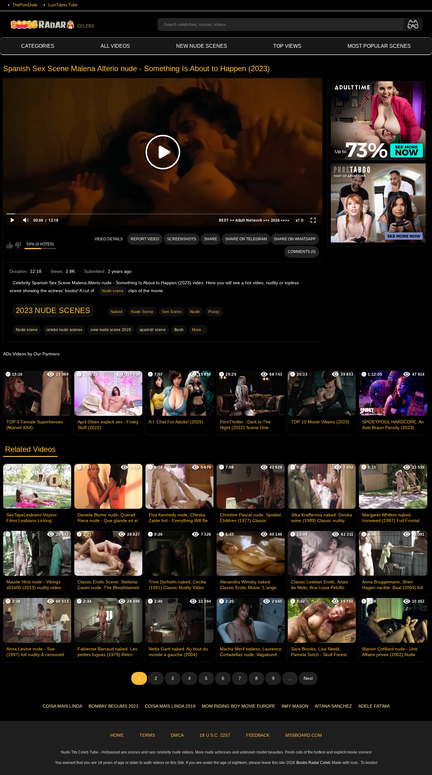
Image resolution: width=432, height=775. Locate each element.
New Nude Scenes (201, 46)
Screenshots (181, 239)
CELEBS (85, 25)
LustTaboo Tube (62, 5)
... (290, 678)
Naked (117, 312)
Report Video (145, 239)
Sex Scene (172, 312)
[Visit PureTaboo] (378, 203)
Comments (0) (302, 251)
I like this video (9, 245)
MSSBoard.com (303, 735)
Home (117, 735)
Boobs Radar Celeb (313, 762)
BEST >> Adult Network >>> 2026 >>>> (254, 220)
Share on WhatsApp (295, 239)
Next (308, 678)
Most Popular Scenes (379, 46)
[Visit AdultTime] (378, 120)
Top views (287, 46)
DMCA (177, 735)
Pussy (213, 312)
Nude (195, 312)
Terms (147, 735)
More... (198, 330)
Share (210, 239)
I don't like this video (18, 245)
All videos (115, 46)
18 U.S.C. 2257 (215, 735)
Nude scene (113, 291)
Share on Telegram (246, 239)
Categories (37, 46)
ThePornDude (24, 5)
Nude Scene (142, 312)
